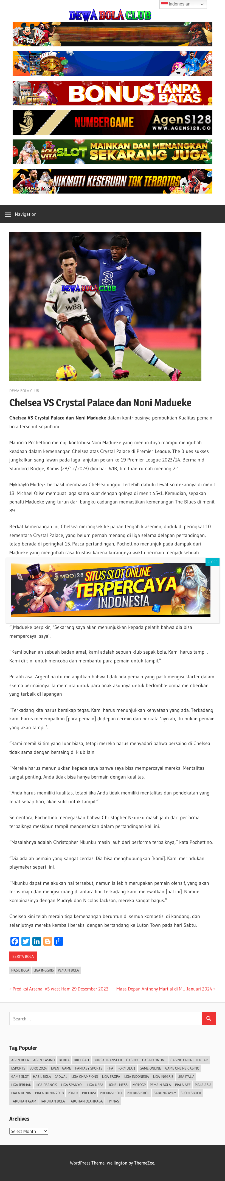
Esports (18, 1068)
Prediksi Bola (111, 1093)
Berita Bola (23, 956)
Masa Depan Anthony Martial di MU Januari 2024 (164, 989)
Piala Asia (203, 1084)
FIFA (109, 1068)
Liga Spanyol (72, 1084)
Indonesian (179, 4)
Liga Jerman (21, 1084)
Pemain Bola (68, 970)
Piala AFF (183, 1084)
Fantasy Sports (88, 1068)
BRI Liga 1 (81, 1060)
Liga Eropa (111, 1076)
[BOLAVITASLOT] (112, 162)
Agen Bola (20, 1060)
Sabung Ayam (165, 1093)
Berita (64, 1060)
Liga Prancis (46, 1084)
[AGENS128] (112, 133)
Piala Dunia (21, 1093)
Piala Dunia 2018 (49, 1093)
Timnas (113, 1101)
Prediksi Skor (138, 1093)
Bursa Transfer (108, 1060)
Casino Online (154, 1060)
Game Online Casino (182, 1068)
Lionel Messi (118, 1084)
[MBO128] (112, 192)
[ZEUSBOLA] (112, 74)
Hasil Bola (20, 970)
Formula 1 (126, 1068)
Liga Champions (84, 1076)
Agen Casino (44, 1060)
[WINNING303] (112, 104)
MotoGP (139, 1084)
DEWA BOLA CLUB (24, 390)
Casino (132, 1060)
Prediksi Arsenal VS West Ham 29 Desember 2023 (60, 989)
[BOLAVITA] (112, 44)
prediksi (89, 1093)
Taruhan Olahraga (86, 1101)
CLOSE (212, 562)
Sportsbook (191, 1093)
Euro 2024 (38, 1068)
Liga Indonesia (136, 1076)
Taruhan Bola (52, 1101)
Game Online (150, 1068)
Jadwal (61, 1076)
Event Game (61, 1068)
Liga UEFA (95, 1084)
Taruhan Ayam (23, 1101)
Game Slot (20, 1076)
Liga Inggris (43, 970)
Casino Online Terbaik (189, 1060)
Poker (73, 1093)
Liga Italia (186, 1076)
